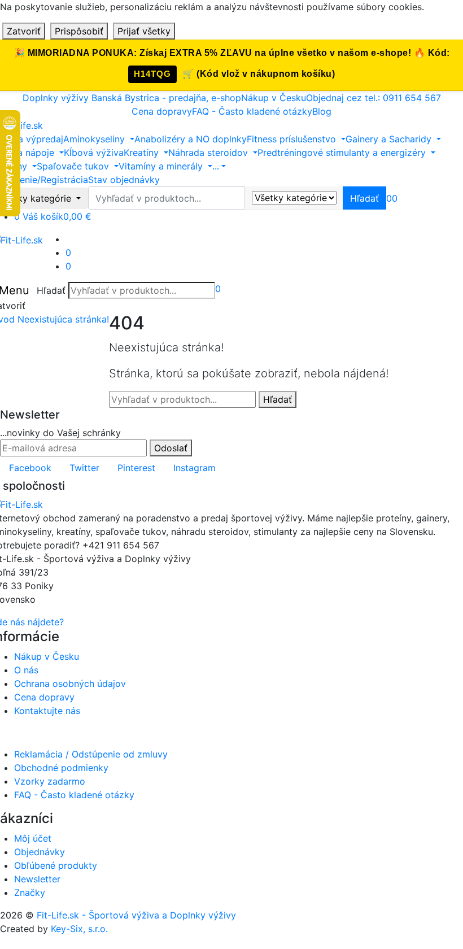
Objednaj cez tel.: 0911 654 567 (373, 97)
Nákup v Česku (273, 97)
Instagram (194, 467)
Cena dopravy (162, 111)
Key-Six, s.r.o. (79, 928)
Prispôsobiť (79, 31)
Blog (321, 111)
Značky (29, 892)
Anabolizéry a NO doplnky (190, 139)
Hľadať (51, 290)
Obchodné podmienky (61, 767)
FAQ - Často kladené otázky (252, 111)
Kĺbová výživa (94, 152)
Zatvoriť (24, 31)
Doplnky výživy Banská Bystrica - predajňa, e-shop (132, 97)
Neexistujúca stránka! (63, 319)
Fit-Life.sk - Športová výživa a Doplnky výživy (136, 915)
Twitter (84, 467)
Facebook (30, 467)
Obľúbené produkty (55, 865)
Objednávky (39, 851)
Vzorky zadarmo (49, 781)
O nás (26, 670)
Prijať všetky (144, 31)
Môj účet (32, 838)
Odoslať (170, 448)
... (215, 166)
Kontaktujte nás (47, 710)
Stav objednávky (124, 179)
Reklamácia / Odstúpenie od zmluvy (91, 754)
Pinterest (136, 467)
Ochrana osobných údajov (70, 683)
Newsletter (37, 879)
